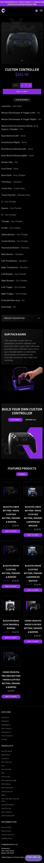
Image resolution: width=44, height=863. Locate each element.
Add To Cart (11, 531)
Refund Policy (6, 831)
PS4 (2, 766)
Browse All (31, 420)
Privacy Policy (6, 827)
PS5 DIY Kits (5, 777)
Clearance (5, 721)
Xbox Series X (6, 728)
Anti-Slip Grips (6, 751)
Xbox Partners (6, 812)
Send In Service (7, 736)
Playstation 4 (6, 732)
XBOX (3, 795)
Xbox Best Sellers (7, 805)
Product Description (14, 318)
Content (4, 739)
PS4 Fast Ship (6, 769)
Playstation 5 (6, 725)
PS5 (2, 773)
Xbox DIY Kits (6, 808)
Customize (15, 420)
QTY (15, 85)
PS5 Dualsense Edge (8, 780)
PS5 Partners (6, 784)
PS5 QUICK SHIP (7, 788)
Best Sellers (5, 755)
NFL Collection (6, 762)
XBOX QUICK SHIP (7, 816)
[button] (22, 60)
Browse (22, 474)
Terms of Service (7, 834)
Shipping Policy (6, 838)
